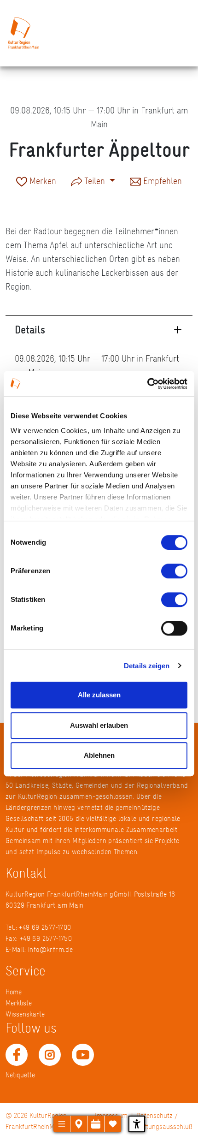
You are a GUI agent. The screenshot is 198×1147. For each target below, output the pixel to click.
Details (30, 329)
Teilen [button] (94, 180)
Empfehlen (161, 181)
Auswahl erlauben (99, 725)
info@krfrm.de (50, 949)
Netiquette (20, 1075)
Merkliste (19, 1003)
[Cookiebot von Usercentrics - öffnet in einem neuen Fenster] (147, 384)
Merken (41, 181)
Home (14, 992)
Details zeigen (146, 666)
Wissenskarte (25, 1014)
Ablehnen (99, 755)
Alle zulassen (99, 695)
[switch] (174, 571)
